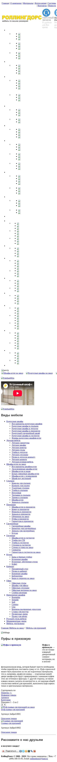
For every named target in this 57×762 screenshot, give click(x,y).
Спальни (10, 481)
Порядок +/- (6, 693)
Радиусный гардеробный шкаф (26, 433)
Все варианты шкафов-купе (24, 466)
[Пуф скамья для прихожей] (18, 707)
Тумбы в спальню (20, 490)
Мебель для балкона (15, 623)
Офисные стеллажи (20, 588)
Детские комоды (19, 447)
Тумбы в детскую (19, 452)
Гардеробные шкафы (21, 526)
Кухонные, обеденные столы (25, 562)
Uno (13, 607)
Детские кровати (19, 459)
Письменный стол (20, 569)
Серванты (16, 550)
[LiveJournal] (31, 751)
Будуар (15, 533)
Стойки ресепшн (19, 592)
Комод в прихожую (20, 509)
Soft (13, 602)
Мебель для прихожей (36, 628)
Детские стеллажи (20, 455)
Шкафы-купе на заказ (16, 464)
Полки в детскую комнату (23, 457)
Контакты (42, 5)
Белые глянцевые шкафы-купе (25, 474)
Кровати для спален (21, 485)
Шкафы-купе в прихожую (23, 507)
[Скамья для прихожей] (12, 721)
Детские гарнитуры (20, 443)
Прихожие (11, 504)
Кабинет (10, 566)
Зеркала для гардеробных (23, 531)
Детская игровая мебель (22, 462)
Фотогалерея (40, 3)
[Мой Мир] (29, 751)
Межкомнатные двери (16, 621)
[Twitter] (23, 751)
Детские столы (18, 450)
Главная (5, 3)
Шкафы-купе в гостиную (23, 538)
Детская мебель (13, 440)
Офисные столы (19, 583)
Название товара (8, 695)
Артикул (5, 697)
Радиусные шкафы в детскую (25, 428)
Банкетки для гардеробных (24, 528)
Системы (52, 3)
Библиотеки (17, 576)
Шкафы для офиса (20, 585)
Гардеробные (12, 523)
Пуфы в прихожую (20, 519)
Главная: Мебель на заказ (12, 628)
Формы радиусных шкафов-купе (26, 438)
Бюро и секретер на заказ (23, 578)
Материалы (28, 3)
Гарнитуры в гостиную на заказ (26, 552)
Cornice (15, 604)
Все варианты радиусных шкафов (27, 424)
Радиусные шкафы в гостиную (26, 436)
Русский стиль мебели (16, 619)
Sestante (15, 600)
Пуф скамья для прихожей (13, 709)
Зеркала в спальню (20, 502)
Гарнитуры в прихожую (22, 521)
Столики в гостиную (21, 545)
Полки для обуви (19, 616)
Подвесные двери (20, 614)
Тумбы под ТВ (18, 540)
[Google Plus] (34, 751)
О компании (15, 3)
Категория (5, 700)
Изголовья (16, 493)
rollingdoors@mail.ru (39, 759)
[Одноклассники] (26, 751)
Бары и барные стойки (22, 557)
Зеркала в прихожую (21, 514)
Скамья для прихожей (11, 723)
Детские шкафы (19, 445)
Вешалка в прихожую (21, 512)
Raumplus (16, 597)
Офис (8, 581)
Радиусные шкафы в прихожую (26, 431)
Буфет (14, 564)
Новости (52, 5)
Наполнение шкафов (15, 595)
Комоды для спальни (21, 483)
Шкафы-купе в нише (21, 471)
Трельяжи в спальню (21, 495)
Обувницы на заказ (20, 516)
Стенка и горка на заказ (22, 547)
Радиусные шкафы (14, 421)
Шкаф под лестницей (21, 478)
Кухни (9, 554)
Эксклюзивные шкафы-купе (24, 469)
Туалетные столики (20, 488)
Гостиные (10, 535)
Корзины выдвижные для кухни (26, 609)
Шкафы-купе (17, 500)
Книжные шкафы (19, 573)
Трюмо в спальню (20, 497)
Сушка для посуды (20, 611)
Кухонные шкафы (20, 559)
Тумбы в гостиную (20, 543)
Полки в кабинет (19, 571)
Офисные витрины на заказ (24, 590)
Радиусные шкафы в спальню (25, 426)
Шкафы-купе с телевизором (24, 476)
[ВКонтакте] (20, 751)
